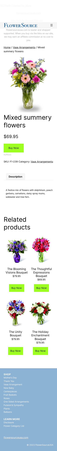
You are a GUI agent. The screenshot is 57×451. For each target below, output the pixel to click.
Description (15, 176)
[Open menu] (51, 25)
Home (7, 47)
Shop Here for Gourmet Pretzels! (27, 20)
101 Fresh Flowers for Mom (15, 5)
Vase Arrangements (24, 47)
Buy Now (14, 147)
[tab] (15, 176)
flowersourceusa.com (28, 13)
